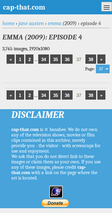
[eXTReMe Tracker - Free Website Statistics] (56, 196)
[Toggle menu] (106, 6)
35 (55, 59)
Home (8, 23)
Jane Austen (31, 23)
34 (43, 59)
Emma (54, 23)
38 (90, 59)
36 (67, 59)
